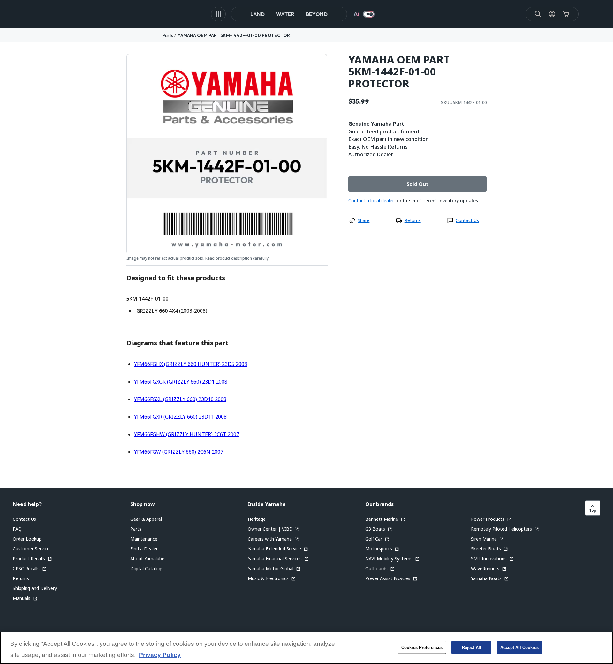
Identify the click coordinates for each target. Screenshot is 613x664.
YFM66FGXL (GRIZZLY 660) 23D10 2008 (180, 399)
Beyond (317, 14)
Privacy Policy (160, 655)
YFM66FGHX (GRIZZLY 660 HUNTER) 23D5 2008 (190, 364)
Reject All (471, 647)
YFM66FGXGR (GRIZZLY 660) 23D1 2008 (180, 381)
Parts (168, 35)
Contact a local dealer (371, 201)
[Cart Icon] (566, 14)
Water (285, 14)
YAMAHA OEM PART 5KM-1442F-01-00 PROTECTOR (234, 35)
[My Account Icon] (552, 14)
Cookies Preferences (422, 647)
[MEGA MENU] (218, 14)
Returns (413, 220)
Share (363, 220)
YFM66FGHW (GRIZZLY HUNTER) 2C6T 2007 (186, 434)
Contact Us (467, 220)
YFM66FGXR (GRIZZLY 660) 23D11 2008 (180, 416)
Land (257, 14)
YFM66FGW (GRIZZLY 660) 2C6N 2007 (178, 451)
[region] (306, 648)
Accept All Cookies (519, 647)
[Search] (538, 14)
